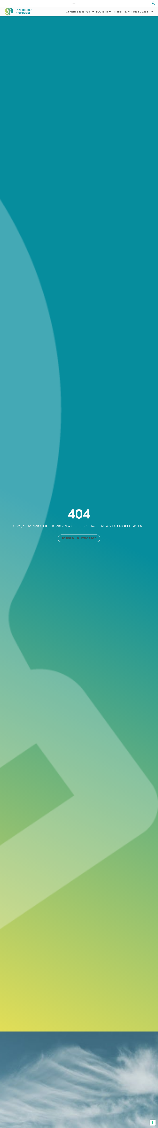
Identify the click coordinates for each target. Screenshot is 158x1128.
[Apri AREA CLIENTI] (152, 12)
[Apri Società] (110, 12)
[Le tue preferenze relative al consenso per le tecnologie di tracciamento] (153, 1123)
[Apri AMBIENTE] (129, 12)
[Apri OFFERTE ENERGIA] (93, 12)
